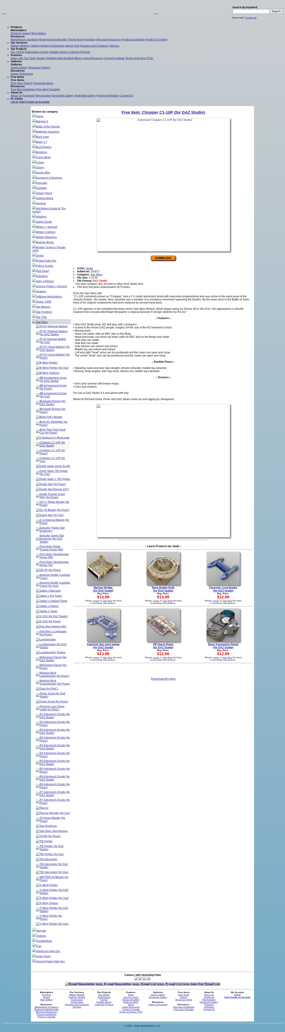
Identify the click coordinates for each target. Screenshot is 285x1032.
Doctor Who (43, 172)
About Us (16, 95)
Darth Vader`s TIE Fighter (55, 479)
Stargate (41, 930)
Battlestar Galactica (47, 131)
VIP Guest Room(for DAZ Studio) (163, 646)
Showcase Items (43, 83)
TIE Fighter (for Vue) (52, 854)
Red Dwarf (42, 271)
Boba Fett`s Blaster (51, 417)
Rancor (44, 807)
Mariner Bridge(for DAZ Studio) (103, 589)
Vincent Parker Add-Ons (50, 961)
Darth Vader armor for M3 (55, 466)
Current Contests (114, 58)
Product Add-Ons (46, 260)
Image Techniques (22, 73)
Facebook (28, 95)
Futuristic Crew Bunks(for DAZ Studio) (223, 589)
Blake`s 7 (41, 142)
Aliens (39, 116)
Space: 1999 (43, 301)
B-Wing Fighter (49, 362)
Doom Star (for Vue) (52, 515)
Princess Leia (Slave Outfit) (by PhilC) (52, 708)
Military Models (20, 45)
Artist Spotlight (65, 58)
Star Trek (41, 317)
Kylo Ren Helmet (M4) (53, 626)
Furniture (41, 188)
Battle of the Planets (48, 126)
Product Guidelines (133, 39)
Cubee (40, 162)
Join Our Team (27, 58)
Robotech (42, 276)
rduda (89, 268)
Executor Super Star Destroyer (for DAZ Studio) (52, 538)
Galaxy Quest (44, 193)
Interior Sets (72, 45)
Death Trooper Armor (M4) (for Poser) (52, 496)
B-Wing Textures (49, 372)
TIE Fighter (46, 841)
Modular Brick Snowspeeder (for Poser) (55, 682)
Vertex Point (43, 956)
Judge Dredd (44, 221)
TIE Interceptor (48, 859)
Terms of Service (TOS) (139, 58)
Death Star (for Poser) (53, 484)
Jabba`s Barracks (50, 590)
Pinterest (101, 95)
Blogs (78, 58)
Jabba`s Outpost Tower (53, 601)
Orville (40, 255)
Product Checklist (156, 39)
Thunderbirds (44, 941)
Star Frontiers (44, 312)
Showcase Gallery (39, 67)
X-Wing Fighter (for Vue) (54, 898)
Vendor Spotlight (47, 58)
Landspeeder (48, 639)
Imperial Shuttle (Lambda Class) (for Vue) (55, 584)
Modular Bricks (45, 242)
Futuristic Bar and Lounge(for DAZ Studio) (103, 646)
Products (16, 33)
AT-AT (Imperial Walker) (54, 326)
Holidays (41, 216)
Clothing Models (39, 45)
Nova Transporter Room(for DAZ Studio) (223, 646)
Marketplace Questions (25, 39)
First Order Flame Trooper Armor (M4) (51, 548)
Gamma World (44, 198)
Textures (41, 935)
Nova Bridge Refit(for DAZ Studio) (163, 589)
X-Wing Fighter (49, 885)
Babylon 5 (42, 121)
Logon (96, 600)
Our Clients (17, 52)
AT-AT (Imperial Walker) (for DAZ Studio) (54, 333)
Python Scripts (44, 265)
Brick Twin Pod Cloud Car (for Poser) (52, 431)
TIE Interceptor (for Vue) (54, 872)
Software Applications (49, 296)
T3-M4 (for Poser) (50, 836)
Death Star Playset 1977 (54, 489)
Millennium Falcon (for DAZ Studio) (53, 659)
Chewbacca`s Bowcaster (55, 437)
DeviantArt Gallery (63, 95)
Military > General (46, 227)
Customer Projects (79, 52)
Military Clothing (45, 232)
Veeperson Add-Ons (48, 951)
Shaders (41, 291)
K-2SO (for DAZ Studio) (54, 616)
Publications (32, 52)
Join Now (107, 600)
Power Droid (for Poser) (54, 701)
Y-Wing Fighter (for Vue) (54, 923)
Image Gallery (19, 67)
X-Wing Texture (49, 903)
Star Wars (42, 322)
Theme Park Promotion (82, 39)
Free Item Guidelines (23, 89)
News (14, 58)
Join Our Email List (205, 984)
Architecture (57, 45)
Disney (40, 167)
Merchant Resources (109, 39)
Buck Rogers (43, 147)
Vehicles (114, 45)
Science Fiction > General (51, 286)
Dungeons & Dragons (49, 177)
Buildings (41, 152)
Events (45, 52)
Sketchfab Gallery (85, 95)
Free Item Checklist (48, 89)
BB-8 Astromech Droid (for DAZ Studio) (53, 379)
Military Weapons (46, 237)
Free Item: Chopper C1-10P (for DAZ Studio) (163, 112)
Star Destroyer (48, 826)
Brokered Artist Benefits (53, 39)
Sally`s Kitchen (45, 281)
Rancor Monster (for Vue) (55, 813)
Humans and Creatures (94, 45)
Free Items (17, 83)
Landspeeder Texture (52, 652)
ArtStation (113, 95)
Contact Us (250, 17)
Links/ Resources (93, 58)
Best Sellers (38, 33)
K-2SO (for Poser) (50, 621)
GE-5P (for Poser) (50, 570)
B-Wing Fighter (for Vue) (54, 367)
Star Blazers (43, 306)
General (41, 203)
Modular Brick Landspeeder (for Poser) (54, 674)
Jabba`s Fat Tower (51, 595)
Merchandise (43, 95)
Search (26, 33)
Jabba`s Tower (48, 611)
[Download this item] (163, 678)
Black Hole (42, 136)
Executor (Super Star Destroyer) (52, 529)
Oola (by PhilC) (49, 688)
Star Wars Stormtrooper (54, 831)
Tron (38, 946)
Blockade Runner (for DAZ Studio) (52, 403)
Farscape (41, 182)
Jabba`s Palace (49, 606)
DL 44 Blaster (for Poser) (54, 510)
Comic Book (43, 157)
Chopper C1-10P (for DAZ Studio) (52, 444)
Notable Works (58, 52)
